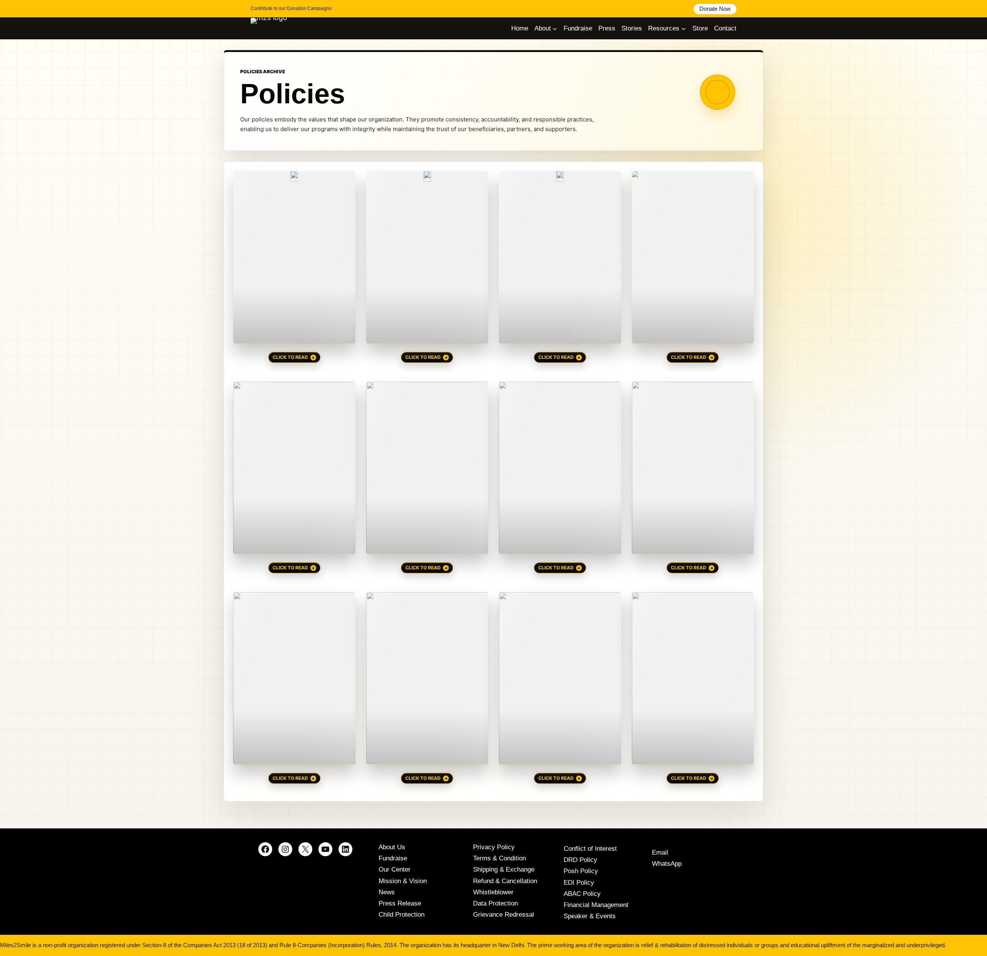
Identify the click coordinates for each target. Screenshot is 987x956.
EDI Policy (579, 882)
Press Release (400, 903)
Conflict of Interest (590, 848)
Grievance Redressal (503, 914)
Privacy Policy (494, 847)
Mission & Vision (403, 881)
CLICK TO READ (290, 357)
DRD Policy (580, 859)
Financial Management (596, 905)
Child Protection (401, 914)
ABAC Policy (582, 893)
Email (660, 852)
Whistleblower (493, 892)
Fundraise (393, 858)
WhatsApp (667, 863)
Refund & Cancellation (505, 881)
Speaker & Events (590, 916)
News (387, 892)
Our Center (395, 869)
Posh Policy (581, 871)
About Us (392, 847)
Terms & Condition (499, 858)
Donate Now (715, 8)
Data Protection (495, 903)
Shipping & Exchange (503, 869)
